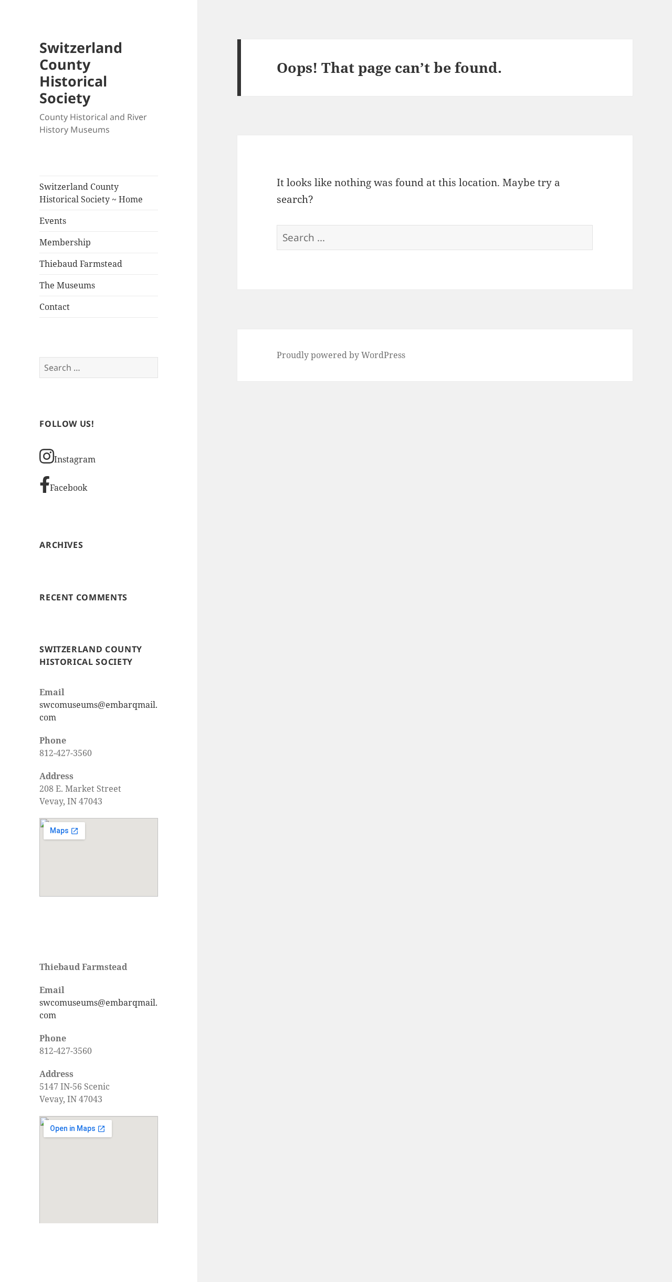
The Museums (67, 285)
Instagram (75, 459)
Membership (65, 242)
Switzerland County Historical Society (80, 72)
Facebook (68, 487)
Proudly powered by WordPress (341, 355)
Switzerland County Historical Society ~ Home (91, 193)
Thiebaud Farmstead (80, 264)
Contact (54, 307)
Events (52, 221)
